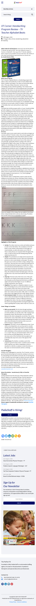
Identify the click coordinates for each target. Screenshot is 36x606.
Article (13, 39)
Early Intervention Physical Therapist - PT (14, 461)
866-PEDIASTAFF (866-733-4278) (12, 577)
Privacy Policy (12, 602)
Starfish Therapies (28, 400)
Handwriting (19, 39)
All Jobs (10, 415)
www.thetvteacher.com (7, 369)
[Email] (12, 435)
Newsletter (25, 39)
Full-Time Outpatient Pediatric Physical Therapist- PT (17, 471)
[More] (19, 435)
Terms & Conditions (22, 602)
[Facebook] (2, 435)
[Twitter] (6, 435)
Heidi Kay (5, 40)
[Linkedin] (9, 435)
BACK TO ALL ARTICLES (10, 450)
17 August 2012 (7, 39)
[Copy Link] (15, 435)
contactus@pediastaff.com (10, 579)
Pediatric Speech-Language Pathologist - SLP (15, 466)
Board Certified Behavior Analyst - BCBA (14, 476)
